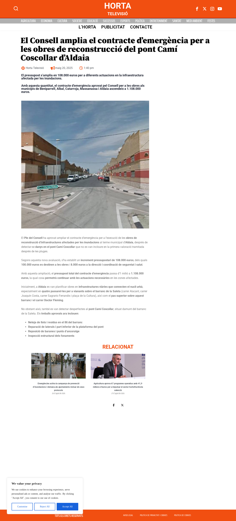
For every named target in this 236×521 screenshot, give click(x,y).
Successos (109, 20)
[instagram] (212, 9)
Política (140, 20)
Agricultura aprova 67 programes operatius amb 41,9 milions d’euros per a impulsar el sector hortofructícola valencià (118, 386)
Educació (92, 20)
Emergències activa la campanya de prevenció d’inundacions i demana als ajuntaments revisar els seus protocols (58, 386)
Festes (211, 20)
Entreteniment (158, 20)
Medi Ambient (194, 20)
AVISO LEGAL (128, 515)
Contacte (141, 27)
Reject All (45, 506)
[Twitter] (205, 9)
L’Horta (87, 27)
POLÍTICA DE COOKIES (182, 515)
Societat (77, 20)
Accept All (67, 506)
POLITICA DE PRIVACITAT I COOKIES (153, 515)
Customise (22, 506)
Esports (125, 20)
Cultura (62, 20)
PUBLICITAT (113, 27)
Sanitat (176, 20)
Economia (46, 20)
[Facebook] (197, 9)
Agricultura (28, 20)
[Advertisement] (118, 456)
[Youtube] (220, 9)
